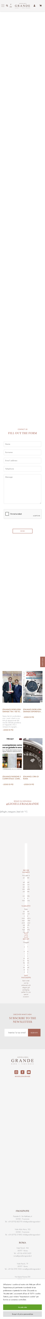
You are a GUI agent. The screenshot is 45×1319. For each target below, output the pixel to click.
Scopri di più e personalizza (22, 1314)
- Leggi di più (7, 730)
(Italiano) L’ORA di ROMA (31, 778)
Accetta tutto (22, 1307)
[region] (22, 1299)
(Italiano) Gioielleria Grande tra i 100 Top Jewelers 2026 (11, 710)
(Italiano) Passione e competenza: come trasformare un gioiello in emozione (12, 778)
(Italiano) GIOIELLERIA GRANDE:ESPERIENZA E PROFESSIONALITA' (32, 710)
